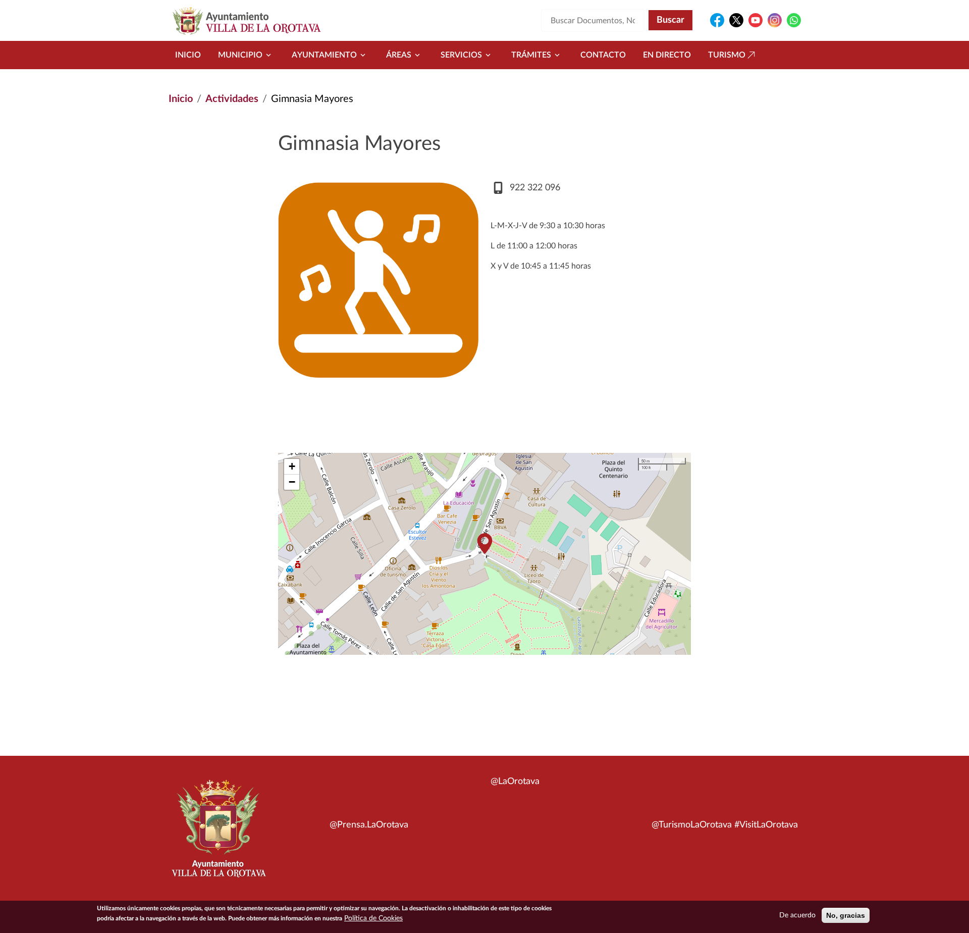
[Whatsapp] (794, 20)
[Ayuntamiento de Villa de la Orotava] (218, 834)
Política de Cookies (373, 918)
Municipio (240, 55)
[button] (484, 543)
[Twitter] (736, 20)
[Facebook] (717, 20)
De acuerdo (797, 915)
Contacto (603, 55)
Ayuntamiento (324, 55)
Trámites (531, 55)
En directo (667, 55)
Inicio (188, 55)
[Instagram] (775, 20)
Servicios (461, 55)
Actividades (231, 99)
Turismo (726, 55)
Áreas (398, 55)
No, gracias (845, 915)
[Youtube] (755, 20)
